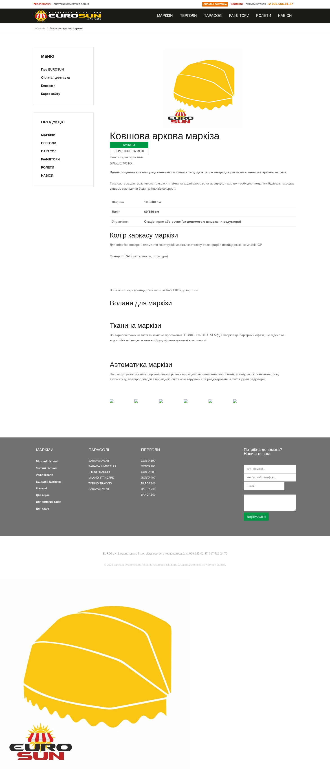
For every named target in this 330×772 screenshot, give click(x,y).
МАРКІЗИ (165, 15)
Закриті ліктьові (46, 468)
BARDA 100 (148, 483)
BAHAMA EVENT (98, 460)
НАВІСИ (285, 15)
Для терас (43, 495)
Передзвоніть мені (129, 151)
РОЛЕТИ (263, 15)
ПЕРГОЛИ (188, 15)
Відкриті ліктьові (47, 461)
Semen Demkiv (216, 564)
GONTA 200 (148, 466)
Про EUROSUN (42, 4)
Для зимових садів (48, 502)
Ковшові (41, 488)
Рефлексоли (44, 475)
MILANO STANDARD (101, 477)
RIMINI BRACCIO (99, 472)
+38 (280, 4)
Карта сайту (50, 93)
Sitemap (171, 564)
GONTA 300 (148, 472)
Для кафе (42, 508)
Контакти (237, 4)
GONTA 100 (148, 460)
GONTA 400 (148, 477)
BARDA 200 (148, 489)
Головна (39, 28)
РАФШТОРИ (239, 15)
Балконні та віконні (48, 481)
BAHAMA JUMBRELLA (102, 466)
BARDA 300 (148, 494)
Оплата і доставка (215, 4)
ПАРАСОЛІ (213, 15)
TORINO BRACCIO (100, 483)
